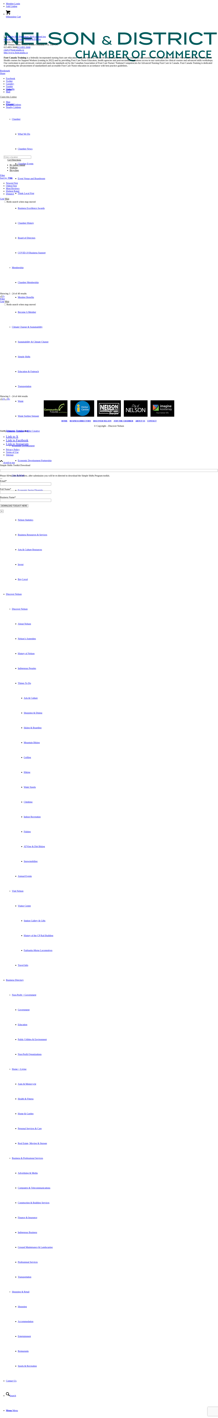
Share (2, 73)
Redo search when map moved (21, 202)
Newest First (12, 183)
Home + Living (19, 1069)
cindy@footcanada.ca (14, 50)
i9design (11, 431)
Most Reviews (12, 188)
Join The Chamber (123, 421)
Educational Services (13, 39)
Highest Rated (12, 191)
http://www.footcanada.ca (16, 52)
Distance (10, 194)
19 (8, 399)
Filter (2, 175)
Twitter (9, 81)
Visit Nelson (17, 891)
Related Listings (13, 104)
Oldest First (11, 186)
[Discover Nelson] (109, 72)
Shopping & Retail (20, 1291)
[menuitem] (112, 3)
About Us (140, 421)
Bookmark (5, 70)
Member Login (13, 3)
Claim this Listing (8, 97)
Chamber (16, 119)
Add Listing (11, 6)
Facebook (10, 78)
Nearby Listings (13, 107)
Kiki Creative (33, 431)
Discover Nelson (20, 609)
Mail (8, 92)
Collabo (20, 431)
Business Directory (80, 421)
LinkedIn (10, 89)
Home (64, 421)
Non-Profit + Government (24, 995)
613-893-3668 (23, 47)
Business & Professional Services (27, 1158)
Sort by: (6, 178)
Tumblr (9, 86)
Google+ (10, 84)
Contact (152, 421)
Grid (2, 199)
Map (8, 102)
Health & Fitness (32, 39)
